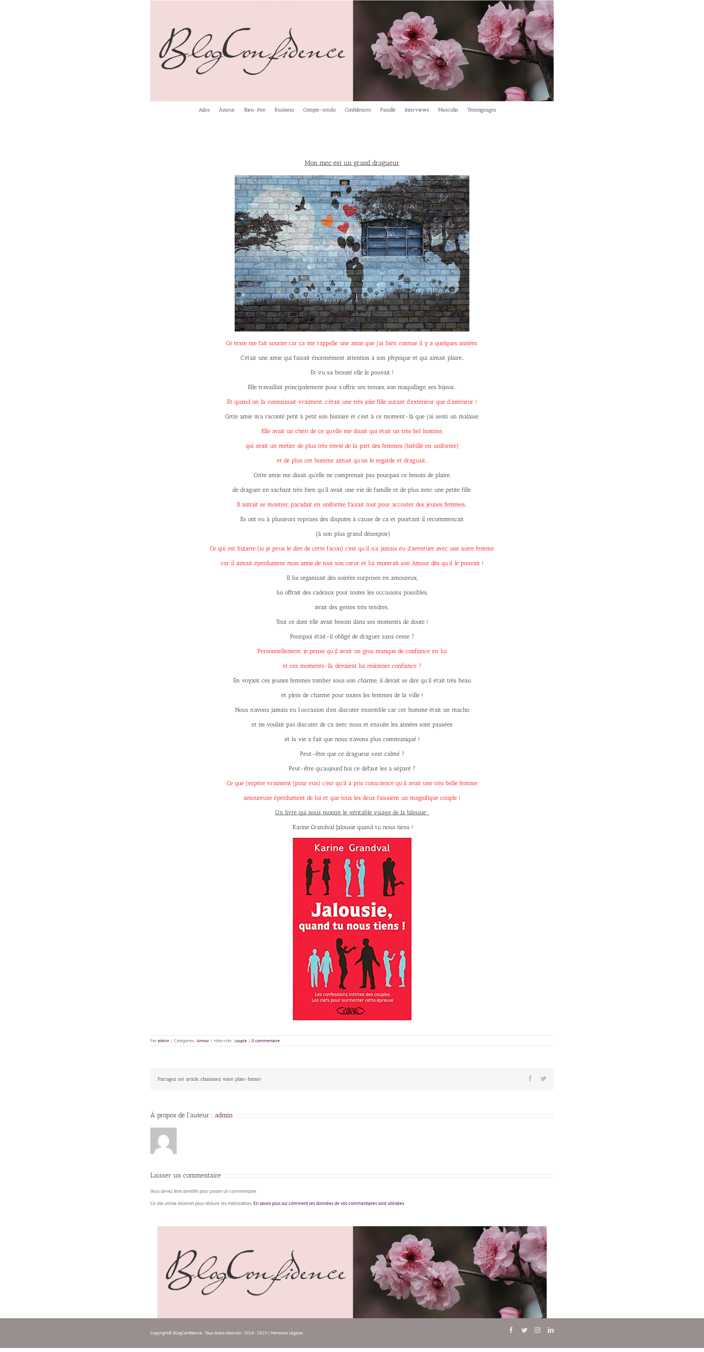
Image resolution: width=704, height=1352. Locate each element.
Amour (203, 1040)
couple (241, 1040)
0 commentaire (266, 1040)
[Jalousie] (352, 840)
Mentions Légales (287, 1332)
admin (163, 1040)
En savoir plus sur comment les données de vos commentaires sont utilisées (328, 1203)
